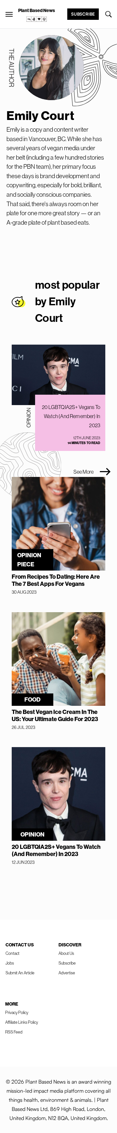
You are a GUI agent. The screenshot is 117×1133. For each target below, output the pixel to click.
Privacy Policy (16, 1012)
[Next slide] (105, 471)
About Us (66, 953)
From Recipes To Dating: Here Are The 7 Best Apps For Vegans (56, 580)
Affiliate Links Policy (21, 1022)
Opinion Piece (29, 560)
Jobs (10, 963)
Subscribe (83, 14)
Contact (13, 953)
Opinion (29, 418)
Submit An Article (20, 972)
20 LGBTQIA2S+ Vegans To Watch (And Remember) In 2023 (71, 416)
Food (32, 699)
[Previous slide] (61, 471)
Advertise (66, 972)
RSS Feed (13, 1032)
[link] (36, 19)
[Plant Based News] (9, 14)
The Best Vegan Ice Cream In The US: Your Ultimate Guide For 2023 (55, 715)
